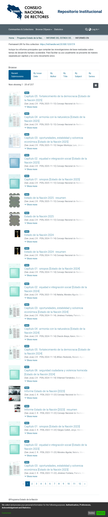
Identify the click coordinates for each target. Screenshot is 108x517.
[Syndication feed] (95, 85)
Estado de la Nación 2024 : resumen (45, 251)
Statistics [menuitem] (58, 29)
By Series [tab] (92, 75)
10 (68, 484)
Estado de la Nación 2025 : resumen (45, 197)
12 (80, 484)
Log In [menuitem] (95, 29)
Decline (92, 513)
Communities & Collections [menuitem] (21, 29)
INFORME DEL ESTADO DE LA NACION (59, 38)
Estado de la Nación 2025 (39, 216)
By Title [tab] (65, 75)
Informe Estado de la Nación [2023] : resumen (50, 409)
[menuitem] (44, 29)
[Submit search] (86, 29)
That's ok (100, 513)
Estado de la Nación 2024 (39, 235)
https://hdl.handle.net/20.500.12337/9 (57, 44)
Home (11, 38)
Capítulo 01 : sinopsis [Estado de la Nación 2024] (52, 268)
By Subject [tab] (78, 75)
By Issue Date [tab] (37, 75)
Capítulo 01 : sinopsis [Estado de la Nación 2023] (52, 426)
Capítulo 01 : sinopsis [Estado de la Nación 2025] (52, 179)
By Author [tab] (53, 75)
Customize (6, 513)
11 (74, 484)
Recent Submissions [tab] (17, 75)
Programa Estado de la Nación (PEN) (30, 38)
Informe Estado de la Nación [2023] (44, 391)
